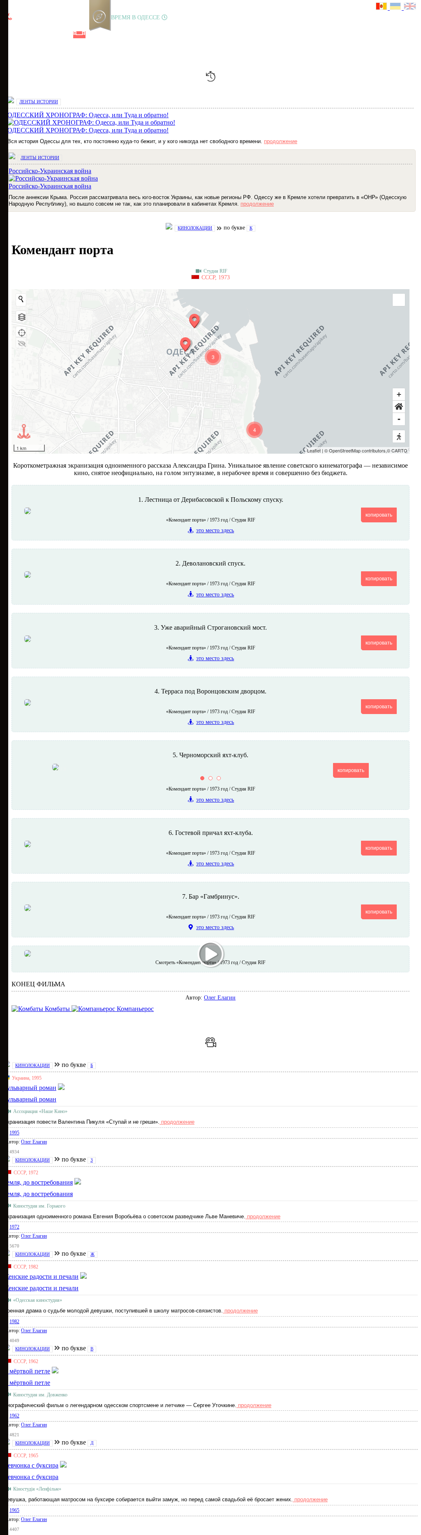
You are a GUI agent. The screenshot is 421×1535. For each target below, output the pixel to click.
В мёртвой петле (26, 1382)
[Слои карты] (21, 316)
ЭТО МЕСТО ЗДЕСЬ (215, 530)
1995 (14, 1133)
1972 (14, 1227)
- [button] (399, 419)
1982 (14, 1321)
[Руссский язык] (383, 7)
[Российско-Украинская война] (37, 34)
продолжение (280, 141)
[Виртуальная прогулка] (93, 34)
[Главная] (9, 34)
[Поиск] (106, 34)
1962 (14, 1416)
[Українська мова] (397, 7)
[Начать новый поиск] (21, 299)
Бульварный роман (29, 1099)
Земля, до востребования (38, 1193)
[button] (399, 407)
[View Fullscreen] (399, 300)
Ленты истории (38, 101)
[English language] (410, 7)
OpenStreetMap (345, 450)
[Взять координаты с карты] (21, 332)
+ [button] (399, 394)
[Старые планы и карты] (51, 34)
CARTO (399, 450)
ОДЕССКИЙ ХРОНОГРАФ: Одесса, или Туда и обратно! (88, 130)
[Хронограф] (23, 34)
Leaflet (314, 450)
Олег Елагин (220, 998)
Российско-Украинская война (50, 186)
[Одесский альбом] (65, 34)
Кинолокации (195, 227)
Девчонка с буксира (30, 1476)
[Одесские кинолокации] (79, 34)
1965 (14, 1510)
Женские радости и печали (41, 1288)
